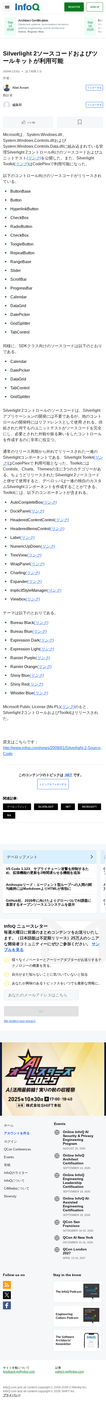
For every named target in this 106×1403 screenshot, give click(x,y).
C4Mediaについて (16, 1188)
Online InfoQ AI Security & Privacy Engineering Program (78, 1138)
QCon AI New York (78, 1237)
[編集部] (6, 105)
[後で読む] (80, 122)
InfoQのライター (16, 1173)
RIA (9, 815)
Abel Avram (20, 87)
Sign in (94, 6)
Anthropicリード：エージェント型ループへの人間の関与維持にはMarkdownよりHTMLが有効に (49, 887)
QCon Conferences (17, 1149)
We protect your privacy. (20, 1021)
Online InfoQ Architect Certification (73, 1159)
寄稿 (7, 1165)
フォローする (94, 87)
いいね (31, 122)
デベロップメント (17, 806)
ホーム (9, 1125)
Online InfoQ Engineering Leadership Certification (73, 1181)
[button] (41, 1011)
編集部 (17, 105)
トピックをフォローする (53, 784)
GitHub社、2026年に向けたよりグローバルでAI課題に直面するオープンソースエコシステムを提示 (48, 902)
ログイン (10, 1141)
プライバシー (12, 1395)
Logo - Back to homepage (27, 6)
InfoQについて (14, 1180)
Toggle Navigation (6, 6)
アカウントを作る (17, 1133)
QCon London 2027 (75, 1251)
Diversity (10, 1196)
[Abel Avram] (6, 87)
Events (9, 1157)
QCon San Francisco (71, 1224)
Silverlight (46, 806)
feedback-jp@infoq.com (19, 1371)
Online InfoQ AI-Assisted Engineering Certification (76, 1204)
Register (74, 6)
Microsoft (89, 806)
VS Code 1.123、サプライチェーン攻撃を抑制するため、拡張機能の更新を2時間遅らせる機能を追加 (47, 871)
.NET (68, 775)
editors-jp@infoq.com (69, 1371)
